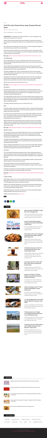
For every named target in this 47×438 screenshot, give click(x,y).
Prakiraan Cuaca (15, 419)
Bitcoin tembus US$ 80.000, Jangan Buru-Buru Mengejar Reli (33, 211)
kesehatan (7, 419)
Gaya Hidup (7, 422)
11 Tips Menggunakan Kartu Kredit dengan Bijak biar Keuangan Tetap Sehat (33, 301)
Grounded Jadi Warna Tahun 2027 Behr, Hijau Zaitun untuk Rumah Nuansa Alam (33, 263)
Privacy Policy (32, 431)
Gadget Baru (15, 422)
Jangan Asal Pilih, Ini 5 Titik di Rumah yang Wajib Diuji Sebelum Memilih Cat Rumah (33, 276)
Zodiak (25, 422)
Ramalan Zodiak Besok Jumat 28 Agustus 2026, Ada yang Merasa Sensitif (25, 381)
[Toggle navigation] (5, 3)
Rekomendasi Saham (37, 422)
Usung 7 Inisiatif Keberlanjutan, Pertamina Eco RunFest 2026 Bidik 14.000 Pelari (33, 223)
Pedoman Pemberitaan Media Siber (23, 431)
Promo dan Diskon (26, 419)
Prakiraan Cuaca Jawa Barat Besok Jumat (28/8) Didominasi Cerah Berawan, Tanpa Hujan (33, 326)
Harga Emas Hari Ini (36, 419)
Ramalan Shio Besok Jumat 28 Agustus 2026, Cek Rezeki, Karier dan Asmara (25, 387)
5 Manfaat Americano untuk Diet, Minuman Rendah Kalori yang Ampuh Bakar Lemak (33, 249)
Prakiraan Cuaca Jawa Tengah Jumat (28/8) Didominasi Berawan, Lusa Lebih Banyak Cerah (33, 313)
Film (20, 422)
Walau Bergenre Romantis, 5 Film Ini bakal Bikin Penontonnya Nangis (25, 127)
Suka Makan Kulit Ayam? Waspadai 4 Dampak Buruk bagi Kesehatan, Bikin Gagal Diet (33, 235)
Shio (30, 422)
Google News (21, 194)
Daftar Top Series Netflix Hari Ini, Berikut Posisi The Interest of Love (25, 55)
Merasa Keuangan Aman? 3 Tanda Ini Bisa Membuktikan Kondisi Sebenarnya (33, 288)
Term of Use (14, 431)
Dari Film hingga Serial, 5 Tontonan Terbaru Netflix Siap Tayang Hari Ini (25, 84)
